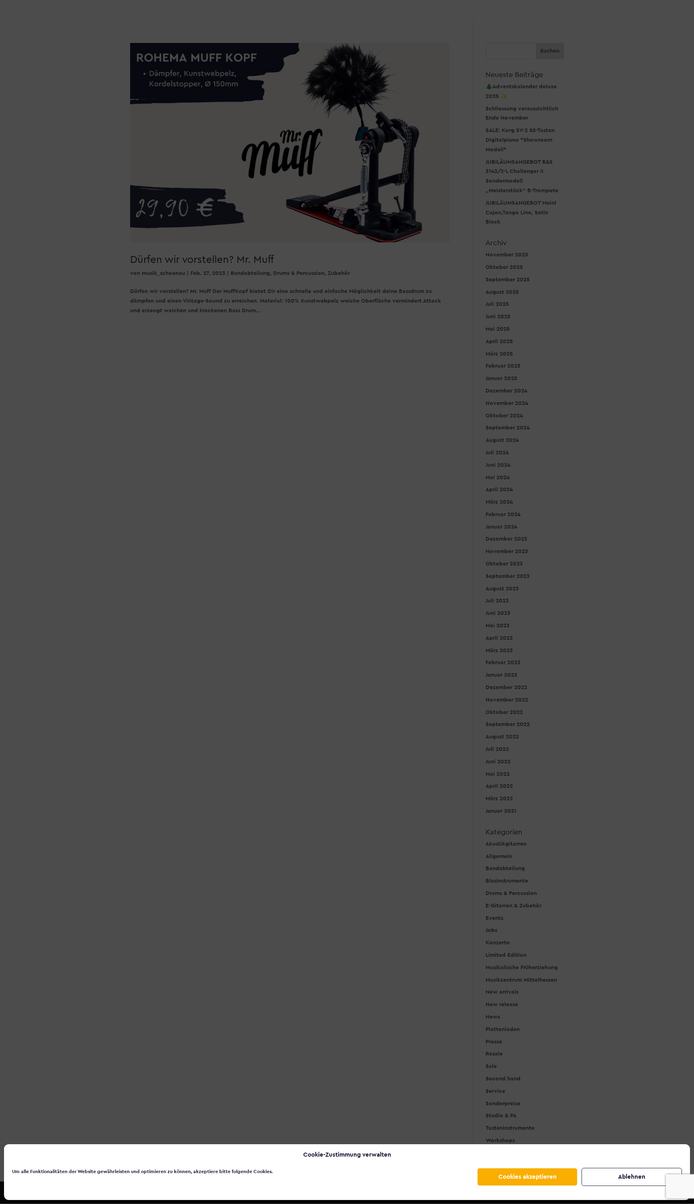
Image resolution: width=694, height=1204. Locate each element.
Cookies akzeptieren (527, 1177)
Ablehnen (631, 1177)
